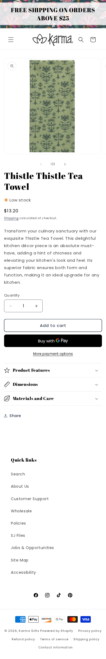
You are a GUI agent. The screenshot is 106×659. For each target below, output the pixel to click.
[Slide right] (65, 164)
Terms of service (54, 639)
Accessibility (23, 572)
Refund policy (23, 639)
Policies (18, 523)
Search (18, 474)
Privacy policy (90, 631)
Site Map (20, 560)
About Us (20, 486)
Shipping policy (86, 639)
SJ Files (18, 535)
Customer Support (30, 499)
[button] (11, 40)
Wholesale (21, 511)
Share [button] (15, 415)
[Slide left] (41, 164)
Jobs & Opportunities (32, 547)
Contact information (55, 647)
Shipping (11, 218)
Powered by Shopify (56, 631)
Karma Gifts (29, 631)
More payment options (53, 353)
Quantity (12, 295)
